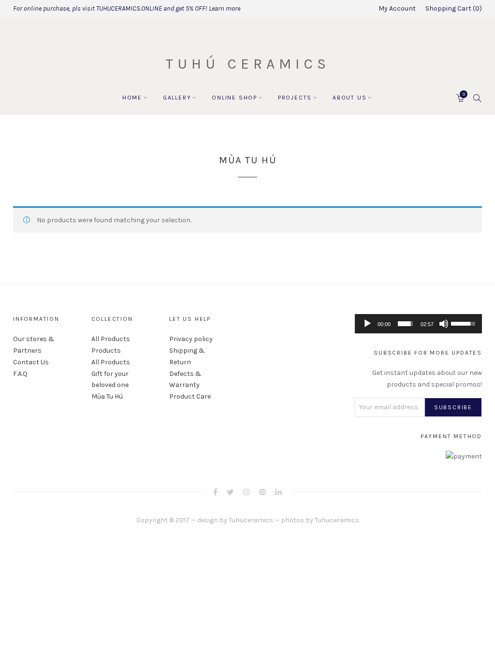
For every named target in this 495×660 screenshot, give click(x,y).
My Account (397, 8)
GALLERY (177, 97)
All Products (110, 339)
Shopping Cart (452, 8)
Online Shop (234, 97)
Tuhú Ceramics (247, 63)
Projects (295, 97)
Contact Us (31, 362)
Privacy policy (191, 339)
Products (106, 350)
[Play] (367, 324)
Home (132, 97)
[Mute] (444, 324)
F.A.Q (20, 374)
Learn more (224, 8)
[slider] (405, 323)
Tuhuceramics (251, 520)
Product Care (190, 396)
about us (349, 97)
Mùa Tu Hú (107, 396)
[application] (418, 323)
